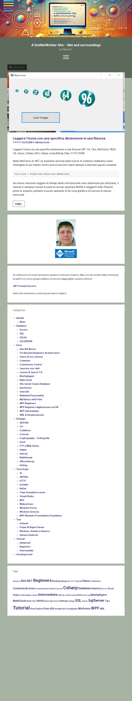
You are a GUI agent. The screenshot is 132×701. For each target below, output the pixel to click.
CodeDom (25, 430)
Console (24, 434)
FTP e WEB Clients (29, 446)
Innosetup (25, 595)
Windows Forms (28, 508)
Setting (23, 465)
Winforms (84, 608)
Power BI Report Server (32, 527)
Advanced (25, 542)
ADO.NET (27, 580)
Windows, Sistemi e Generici (35, 531)
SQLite (23, 337)
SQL (22, 333)
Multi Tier (31, 601)
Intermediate (26, 550)
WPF (95, 608)
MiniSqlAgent (27, 376)
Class (86, 581)
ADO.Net (24, 422)
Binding (56, 581)
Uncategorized (24, 554)
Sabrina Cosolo (42, 142)
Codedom (25, 360)
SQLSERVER (26, 341)
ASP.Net (24, 477)
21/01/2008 (27, 142)
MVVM (40, 601)
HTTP (23, 480)
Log (88, 595)
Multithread (26, 457)
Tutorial (20, 539)
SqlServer (96, 600)
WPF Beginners (28, 403)
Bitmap (64, 581)
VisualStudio (72, 609)
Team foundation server (32, 492)
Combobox (95, 581)
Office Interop (27, 461)
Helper (23, 449)
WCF (22, 500)
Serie (19, 345)
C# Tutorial (76, 581)
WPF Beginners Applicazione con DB (39, 407)
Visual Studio (27, 496)
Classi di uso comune (31, 357)
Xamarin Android (29, 535)
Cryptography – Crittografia (34, 438)
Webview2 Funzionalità (32, 395)
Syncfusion (26, 388)
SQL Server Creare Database (35, 384)
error (104, 588)
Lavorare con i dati (30, 368)
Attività (20, 318)
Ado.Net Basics (28, 349)
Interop (23, 453)
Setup (71, 601)
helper (16, 595)
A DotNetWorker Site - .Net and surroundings (66, 45)
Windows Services (29, 511)
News (22, 322)
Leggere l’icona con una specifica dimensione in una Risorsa (59, 138)
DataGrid (96, 588)
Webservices (26, 504)
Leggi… (20, 204)
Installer (24, 484)
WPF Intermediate (29, 411)
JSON (67, 595)
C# (21, 426)
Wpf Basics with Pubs (31, 399)
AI (21, 473)
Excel (22, 442)
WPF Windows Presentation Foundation (41, 515)
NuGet (23, 488)
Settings (63, 601)
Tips (18, 519)
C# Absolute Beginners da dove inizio (40, 353)
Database (21, 326)
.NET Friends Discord (24, 286)
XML (102, 608)
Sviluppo (20, 419)
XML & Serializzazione (32, 415)
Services (54, 601)
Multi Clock (26, 380)
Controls (59, 589)
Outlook (24, 523)
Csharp (70, 587)
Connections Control (31, 364)
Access (24, 329)
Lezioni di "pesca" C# (31, 372)
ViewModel (60, 609)
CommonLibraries (24, 588)
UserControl (36, 608)
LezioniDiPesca (78, 595)
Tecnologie (22, 469)
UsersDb (24, 391)
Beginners (25, 546)
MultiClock (19, 600)
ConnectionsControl (45, 589)
